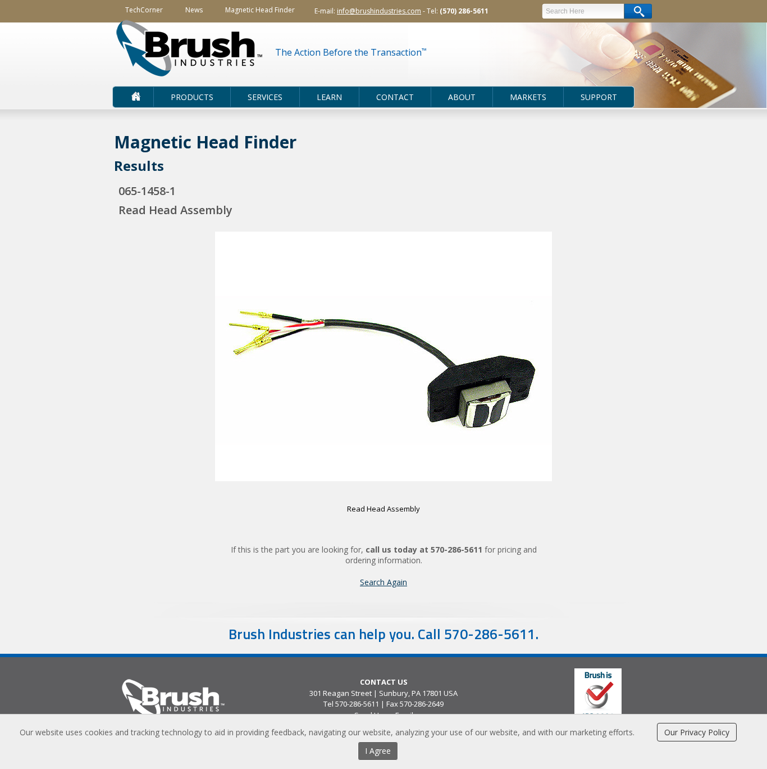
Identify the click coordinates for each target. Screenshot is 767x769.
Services (265, 97)
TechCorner (144, 10)
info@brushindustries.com (379, 11)
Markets (528, 97)
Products (192, 97)
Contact (395, 97)
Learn (329, 97)
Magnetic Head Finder (260, 10)
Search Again (383, 582)
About (462, 97)
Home (130, 97)
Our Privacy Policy (696, 732)
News (194, 10)
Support (599, 97)
